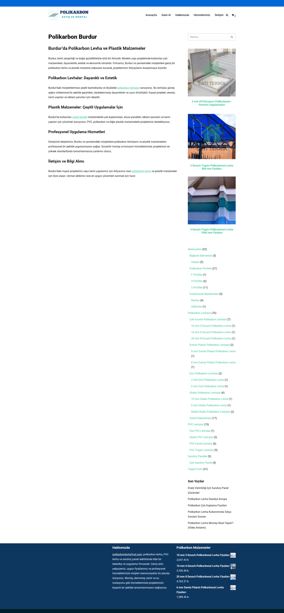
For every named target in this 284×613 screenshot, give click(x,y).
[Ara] (227, 15)
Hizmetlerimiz (202, 15)
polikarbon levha (141, 171)
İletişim (219, 15)
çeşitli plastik (79, 117)
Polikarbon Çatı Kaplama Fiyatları (207, 505)
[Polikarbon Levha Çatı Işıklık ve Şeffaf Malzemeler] (69, 15)
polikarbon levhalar (128, 87)
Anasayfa (151, 15)
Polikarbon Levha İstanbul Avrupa (207, 499)
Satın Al (166, 15)
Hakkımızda (182, 15)
